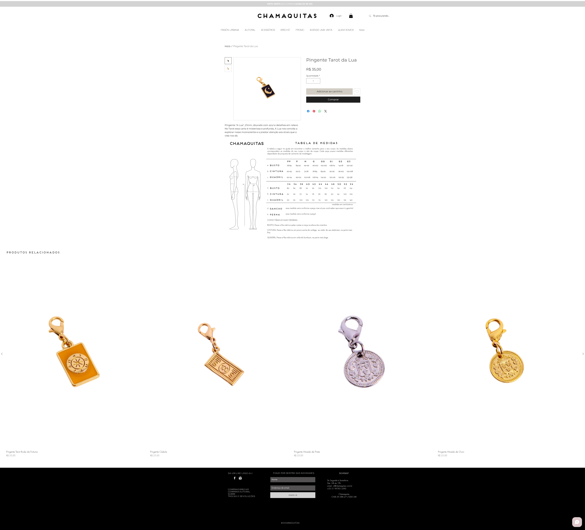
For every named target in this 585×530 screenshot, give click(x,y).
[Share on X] (325, 111)
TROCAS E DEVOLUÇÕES (241, 496)
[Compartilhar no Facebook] (308, 111)
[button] (351, 15)
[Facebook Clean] (234, 478)
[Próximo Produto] (583, 354)
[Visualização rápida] (76, 354)
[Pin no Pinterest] (314, 111)
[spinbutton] (313, 80)
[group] (292, 362)
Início (227, 46)
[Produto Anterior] (2, 354)
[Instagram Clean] (240, 478)
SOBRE (232, 494)
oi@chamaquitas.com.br (342, 485)
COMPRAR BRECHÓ (238, 489)
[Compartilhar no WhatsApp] (320, 111)
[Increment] (318, 80)
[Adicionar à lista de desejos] (357, 91)
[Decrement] (308, 80)
